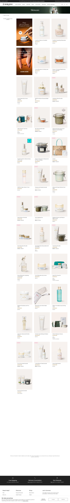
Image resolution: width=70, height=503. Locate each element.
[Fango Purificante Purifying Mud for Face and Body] (42, 147)
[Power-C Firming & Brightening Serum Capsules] (59, 58)
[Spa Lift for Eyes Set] (59, 264)
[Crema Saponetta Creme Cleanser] (24, 87)
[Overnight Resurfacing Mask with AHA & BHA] (42, 234)
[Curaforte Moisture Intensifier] (42, 29)
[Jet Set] (59, 147)
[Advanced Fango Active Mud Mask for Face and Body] (59, 117)
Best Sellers (31, 492)
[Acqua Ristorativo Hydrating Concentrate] (24, 264)
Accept (53, 499)
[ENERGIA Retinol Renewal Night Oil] (42, 87)
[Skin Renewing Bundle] (42, 117)
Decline (63, 499)
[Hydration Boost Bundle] (59, 87)
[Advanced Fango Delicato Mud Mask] (59, 176)
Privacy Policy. (25, 500)
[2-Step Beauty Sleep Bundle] (42, 352)
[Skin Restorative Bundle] (24, 234)
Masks (30, 494)
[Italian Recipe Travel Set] (24, 117)
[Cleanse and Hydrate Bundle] (42, 176)
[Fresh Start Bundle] (59, 234)
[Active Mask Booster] (59, 352)
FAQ (3, 492)
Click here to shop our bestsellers (39, 1)
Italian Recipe (18, 494)
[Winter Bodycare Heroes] (59, 322)
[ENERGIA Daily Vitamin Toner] (24, 176)
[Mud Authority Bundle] (24, 379)
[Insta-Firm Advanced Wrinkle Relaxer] (24, 322)
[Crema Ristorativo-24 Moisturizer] (42, 58)
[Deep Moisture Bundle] (24, 206)
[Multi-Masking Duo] (42, 206)
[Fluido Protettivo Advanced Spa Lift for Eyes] (24, 147)
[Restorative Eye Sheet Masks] (42, 294)
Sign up (52, 482)
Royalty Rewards (19, 492)
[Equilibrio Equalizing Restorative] (59, 29)
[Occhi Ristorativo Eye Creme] (42, 264)
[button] (18, 4)
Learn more (30, 482)
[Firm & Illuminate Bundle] (24, 352)
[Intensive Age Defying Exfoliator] (42, 322)
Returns (4, 494)
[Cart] (67, 4)
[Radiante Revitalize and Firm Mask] (24, 294)
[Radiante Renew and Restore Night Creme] (59, 206)
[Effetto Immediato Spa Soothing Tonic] (59, 294)
